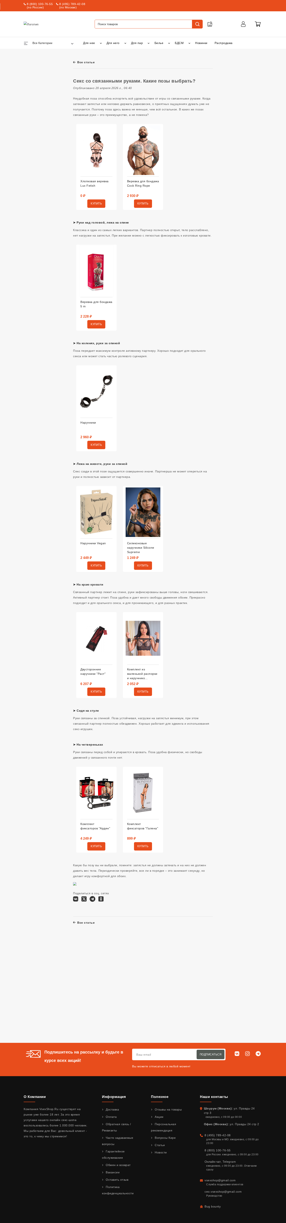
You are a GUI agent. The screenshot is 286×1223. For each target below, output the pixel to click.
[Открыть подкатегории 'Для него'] (125, 43)
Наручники (88, 422)
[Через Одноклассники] (101, 900)
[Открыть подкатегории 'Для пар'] (148, 43)
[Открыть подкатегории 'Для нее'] (101, 43)
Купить (96, 203)
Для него (113, 43)
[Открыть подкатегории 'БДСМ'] (189, 43)
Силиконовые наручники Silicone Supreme (140, 548)
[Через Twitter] (84, 900)
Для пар (137, 43)
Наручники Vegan (93, 543)
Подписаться (211, 1054)
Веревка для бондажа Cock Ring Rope (143, 183)
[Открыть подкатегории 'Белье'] (169, 43)
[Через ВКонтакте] (75, 900)
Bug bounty (213, 1206)
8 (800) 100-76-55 (40, 4)
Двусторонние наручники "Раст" (93, 671)
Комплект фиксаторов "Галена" (142, 826)
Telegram (229, 1161)
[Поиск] (197, 24)
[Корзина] (257, 24)
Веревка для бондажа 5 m (96, 304)
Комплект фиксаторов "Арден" (95, 826)
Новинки (201, 43)
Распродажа (224, 43)
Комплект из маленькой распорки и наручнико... (142, 674)
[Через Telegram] (92, 900)
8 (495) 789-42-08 (72, 4)
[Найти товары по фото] (210, 24)
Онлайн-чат (213, 1161)
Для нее (89, 43)
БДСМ (179, 43)
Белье (159, 43)
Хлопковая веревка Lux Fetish (94, 183)
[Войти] (243, 24)
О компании (35, 1097)
